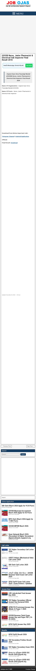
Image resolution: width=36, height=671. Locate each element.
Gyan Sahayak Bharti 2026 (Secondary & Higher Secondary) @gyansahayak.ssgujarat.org (21, 536)
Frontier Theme (30, 669)
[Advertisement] (18, 35)
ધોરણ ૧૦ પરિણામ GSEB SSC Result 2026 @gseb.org (19, 654)
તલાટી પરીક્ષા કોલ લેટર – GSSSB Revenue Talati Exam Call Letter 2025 (21, 575)
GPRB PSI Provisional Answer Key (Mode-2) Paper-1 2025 (21, 608)
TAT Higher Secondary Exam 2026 (21, 647)
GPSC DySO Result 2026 (18, 634)
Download (14, 143)
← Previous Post (6, 446)
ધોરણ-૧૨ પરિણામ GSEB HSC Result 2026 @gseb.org (19, 661)
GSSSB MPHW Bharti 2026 (18, 526)
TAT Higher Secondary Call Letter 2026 (21, 550)
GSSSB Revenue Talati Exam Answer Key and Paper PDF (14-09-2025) (20, 617)
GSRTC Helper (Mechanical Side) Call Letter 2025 (21, 559)
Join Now (29, 65)
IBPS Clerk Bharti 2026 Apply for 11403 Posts (21, 520)
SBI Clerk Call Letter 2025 (18, 565)
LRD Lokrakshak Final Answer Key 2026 (20, 594)
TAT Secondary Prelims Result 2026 (20, 641)
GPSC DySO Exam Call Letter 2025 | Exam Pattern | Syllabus (20, 583)
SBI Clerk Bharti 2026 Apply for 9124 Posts (18, 506)
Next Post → (30, 446)
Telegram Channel (8, 136)
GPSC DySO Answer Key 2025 (20, 624)
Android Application (22, 136)
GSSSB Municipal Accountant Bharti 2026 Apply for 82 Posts (20, 512)
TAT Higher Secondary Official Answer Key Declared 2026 (20, 601)
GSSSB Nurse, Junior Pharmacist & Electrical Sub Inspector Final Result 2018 (17, 57)
